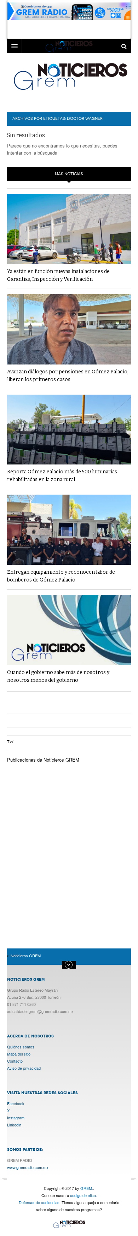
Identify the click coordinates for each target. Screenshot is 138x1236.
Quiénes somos (20, 1047)
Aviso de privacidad (24, 1068)
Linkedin (14, 1125)
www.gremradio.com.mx (27, 1167)
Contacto (15, 1061)
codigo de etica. (83, 1195)
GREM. (86, 1188)
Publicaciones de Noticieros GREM (43, 759)
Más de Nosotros (69, 965)
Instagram (15, 1117)
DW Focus (69, 46)
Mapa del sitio (18, 1054)
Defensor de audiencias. (40, 1202)
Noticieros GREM (70, 76)
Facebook (15, 1103)
